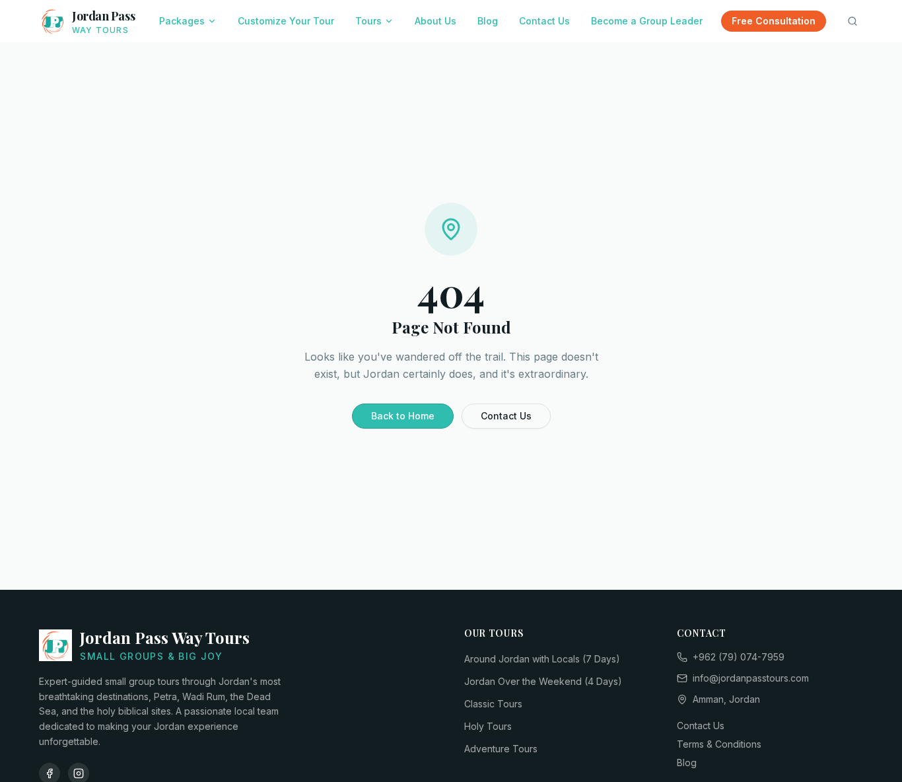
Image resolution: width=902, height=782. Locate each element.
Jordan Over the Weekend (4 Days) (543, 681)
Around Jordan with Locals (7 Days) (542, 658)
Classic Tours (493, 703)
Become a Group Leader (647, 20)
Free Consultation (773, 20)
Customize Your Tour (286, 20)
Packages (182, 20)
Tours (368, 20)
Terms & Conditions (719, 744)
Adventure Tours (501, 748)
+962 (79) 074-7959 (738, 656)
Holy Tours (488, 726)
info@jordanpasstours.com (751, 678)
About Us (435, 20)
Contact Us (544, 20)
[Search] (852, 21)
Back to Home (402, 415)
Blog (487, 20)
